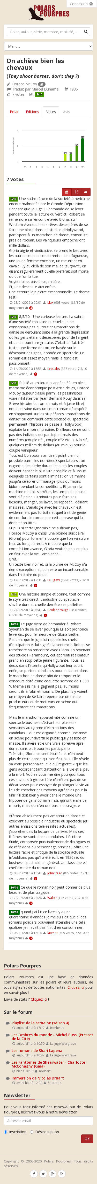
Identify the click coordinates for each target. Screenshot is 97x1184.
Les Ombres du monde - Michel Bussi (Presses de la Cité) (52, 1036)
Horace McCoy (24, 83)
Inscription (17, 1131)
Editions (32, 111)
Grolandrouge (58, 610)
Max (50, 302)
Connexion (79, 3)
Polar (14, 111)
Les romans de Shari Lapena (37, 1050)
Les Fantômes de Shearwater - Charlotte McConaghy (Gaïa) (48, 1064)
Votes (51, 111)
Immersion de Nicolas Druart (38, 1078)
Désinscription (47, 1131)
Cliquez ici (76, 987)
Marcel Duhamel (45, 89)
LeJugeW (53, 580)
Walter (52, 898)
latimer (52, 933)
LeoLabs (53, 368)
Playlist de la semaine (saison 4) (40, 1022)
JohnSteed (54, 873)
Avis (66, 111)
